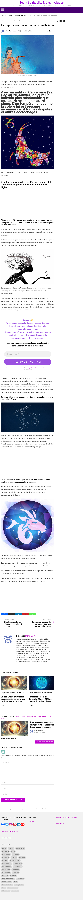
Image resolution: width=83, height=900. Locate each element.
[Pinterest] (25, 614)
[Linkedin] (18, 614)
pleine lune (16, 869)
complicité (6, 857)
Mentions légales (6, 838)
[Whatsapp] (32, 614)
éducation (15, 891)
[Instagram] (11, 824)
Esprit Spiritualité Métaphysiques (42, 2)
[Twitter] (7, 824)
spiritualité (21, 878)
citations (16, 854)
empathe (22, 857)
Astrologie (6, 851)
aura (13, 851)
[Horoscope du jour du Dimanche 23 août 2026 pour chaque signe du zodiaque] (41, 683)
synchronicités (7, 881)
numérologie (18, 866)
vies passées (19, 885)
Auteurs (31, 821)
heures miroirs (7, 863)
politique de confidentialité (36, 368)
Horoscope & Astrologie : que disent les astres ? (13, 693)
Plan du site (60, 823)
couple (14, 857)
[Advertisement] (27, 205)
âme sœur (6, 891)
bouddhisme (6, 854)
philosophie (6, 869)
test (16, 881)
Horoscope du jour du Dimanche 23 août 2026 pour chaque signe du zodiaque (41, 699)
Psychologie (6, 872)
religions (5, 875)
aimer (4, 848)
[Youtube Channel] (22, 824)
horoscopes (18, 863)
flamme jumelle (15, 860)
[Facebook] (4, 614)
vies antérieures (7, 885)
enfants (5, 860)
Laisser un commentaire (45, 742)
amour (12, 848)
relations (16, 872)
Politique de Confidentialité (9, 831)
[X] (11, 614)
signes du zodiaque (8, 878)
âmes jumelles (13, 888)
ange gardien (20, 848)
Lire (4, 705)
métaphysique (7, 866)
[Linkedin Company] (19, 824)
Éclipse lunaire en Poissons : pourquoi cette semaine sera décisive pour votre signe (13, 699)
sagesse (14, 875)
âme (4, 888)
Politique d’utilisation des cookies (66, 817)
